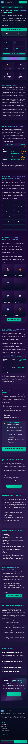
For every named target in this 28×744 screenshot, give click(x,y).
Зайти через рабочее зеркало (14, 29)
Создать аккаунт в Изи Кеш (14, 486)
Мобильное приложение (6, 730)
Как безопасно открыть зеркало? (11, 671)
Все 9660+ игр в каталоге (14, 319)
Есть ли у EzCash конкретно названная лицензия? (12, 662)
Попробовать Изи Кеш (14, 53)
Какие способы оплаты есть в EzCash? (12, 652)
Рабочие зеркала (4, 726)
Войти (7, 741)
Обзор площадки (4, 724)
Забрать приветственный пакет (14, 33)
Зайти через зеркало (14, 694)
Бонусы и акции (4, 728)
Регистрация (23, 2)
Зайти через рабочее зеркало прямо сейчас (14, 449)
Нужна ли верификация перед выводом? (12, 667)
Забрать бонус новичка (14, 698)
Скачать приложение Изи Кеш (14, 595)
